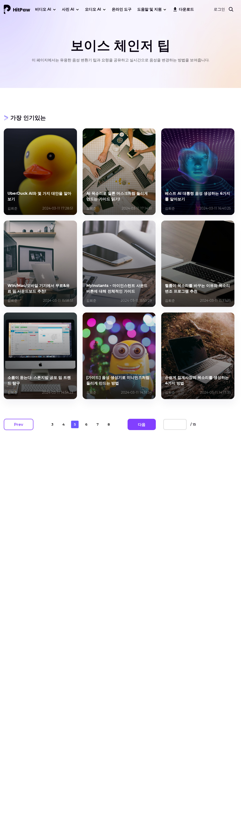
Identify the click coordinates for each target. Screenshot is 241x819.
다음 (141, 424)
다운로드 (186, 9)
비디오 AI (43, 9)
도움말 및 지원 (149, 9)
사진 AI (68, 9)
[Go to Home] (17, 9)
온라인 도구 (122, 9)
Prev (18, 424)
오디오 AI (93, 9)
